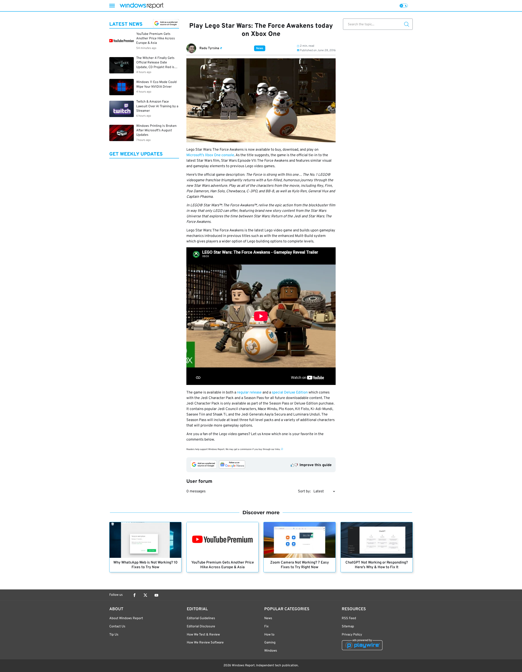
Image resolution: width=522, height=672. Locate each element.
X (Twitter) (145, 595)
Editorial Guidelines (201, 618)
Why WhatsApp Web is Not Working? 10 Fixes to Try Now (145, 565)
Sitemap (348, 626)
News (259, 48)
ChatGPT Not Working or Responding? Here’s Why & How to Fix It (376, 565)
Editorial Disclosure (201, 626)
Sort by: (304, 491)
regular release (249, 392)
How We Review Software (205, 643)
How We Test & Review (203, 635)
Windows (270, 651)
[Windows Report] (141, 5)
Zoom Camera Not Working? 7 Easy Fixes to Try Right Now (299, 565)
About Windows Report (126, 618)
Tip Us (113, 635)
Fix (266, 626)
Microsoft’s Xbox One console (210, 155)
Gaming (269, 643)
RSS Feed (349, 618)
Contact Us (117, 626)
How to (269, 635)
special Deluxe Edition (290, 392)
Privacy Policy (352, 635)
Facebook (134, 595)
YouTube (156, 595)
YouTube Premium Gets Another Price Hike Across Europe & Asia (222, 565)
